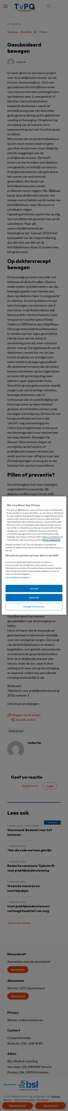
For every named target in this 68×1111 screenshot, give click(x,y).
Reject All (34, 597)
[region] (34, 555)
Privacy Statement (51, 539)
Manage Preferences (34, 606)
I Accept (34, 588)
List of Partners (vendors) (18, 577)
